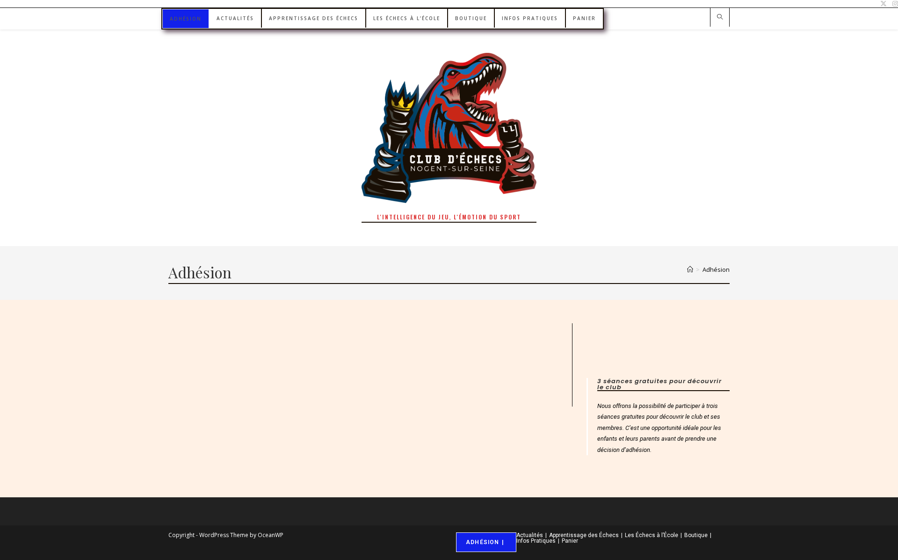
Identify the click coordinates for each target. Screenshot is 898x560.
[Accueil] (690, 269)
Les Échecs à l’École (651, 535)
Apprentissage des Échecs (584, 535)
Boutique (696, 535)
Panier (570, 541)
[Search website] (719, 18)
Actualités (529, 535)
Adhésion (716, 269)
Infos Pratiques (536, 541)
